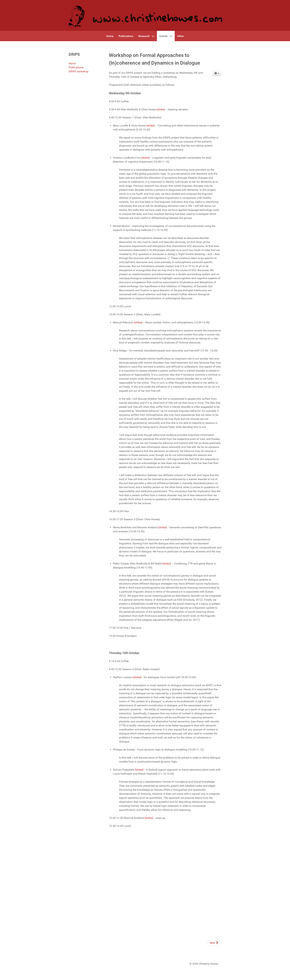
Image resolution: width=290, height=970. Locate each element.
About (72, 63)
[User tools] (217, 73)
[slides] (161, 109)
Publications (76, 67)
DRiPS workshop (78, 71)
